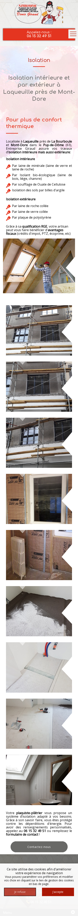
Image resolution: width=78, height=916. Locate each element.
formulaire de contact (22, 834)
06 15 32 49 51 (35, 831)
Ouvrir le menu (73, 33)
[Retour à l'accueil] (39, 12)
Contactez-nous (39, 847)
